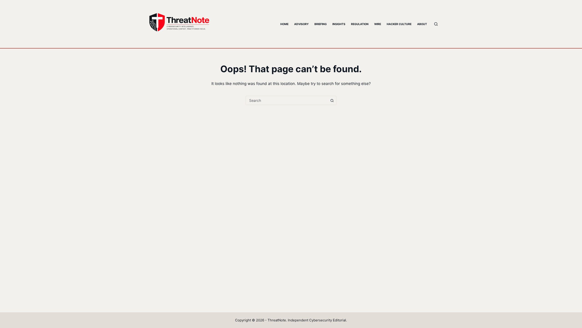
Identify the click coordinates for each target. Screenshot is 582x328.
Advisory (301, 24)
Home (284, 24)
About (422, 24)
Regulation (360, 24)
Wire (377, 24)
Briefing (320, 24)
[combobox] (287, 100)
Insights (338, 24)
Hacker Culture (399, 24)
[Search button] (332, 100)
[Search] (436, 24)
